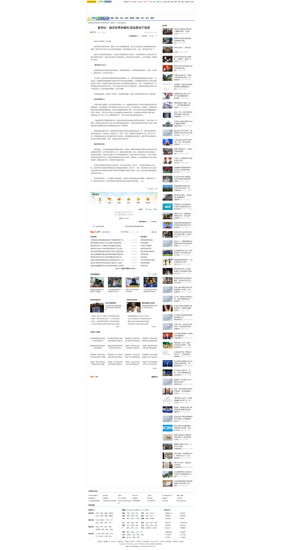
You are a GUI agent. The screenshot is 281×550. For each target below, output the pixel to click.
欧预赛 (98, 529)
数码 (128, 528)
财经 (145, 2)
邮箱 (132, 532)
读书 (147, 525)
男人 (136, 528)
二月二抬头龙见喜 (98, 226)
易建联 (111, 516)
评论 (121, 18)
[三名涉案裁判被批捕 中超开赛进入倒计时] (115, 282)
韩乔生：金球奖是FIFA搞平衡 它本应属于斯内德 (105, 321)
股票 (128, 516)
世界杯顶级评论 (95, 300)
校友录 (155, 528)
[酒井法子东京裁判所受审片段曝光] (132, 282)
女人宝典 (183, 535)
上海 (137, 532)
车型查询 (183, 532)
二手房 (137, 518)
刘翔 (106, 536)
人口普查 (179, 498)
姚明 (106, 516)
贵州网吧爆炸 (136, 501)
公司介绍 (162, 541)
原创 (151, 525)
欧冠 (103, 529)
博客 (179, 2)
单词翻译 (183, 528)
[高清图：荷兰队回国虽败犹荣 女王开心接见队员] (149, 356)
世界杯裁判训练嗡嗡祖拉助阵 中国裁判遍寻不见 (107, 240)
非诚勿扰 (164, 498)
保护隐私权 (146, 541)
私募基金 (135, 498)
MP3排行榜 (183, 522)
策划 (126, 18)
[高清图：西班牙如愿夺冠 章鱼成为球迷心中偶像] (97, 356)
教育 (142, 522)
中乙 (111, 520)
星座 (136, 522)
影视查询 (168, 516)
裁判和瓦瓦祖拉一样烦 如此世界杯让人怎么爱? (107, 248)
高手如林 (150, 498)
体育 (135, 2)
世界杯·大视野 (95, 332)
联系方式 (139, 541)
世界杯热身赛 (145, 263)
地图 (134, 537)
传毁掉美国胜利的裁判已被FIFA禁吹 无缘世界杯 (107, 251)
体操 (107, 533)
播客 (168, 2)
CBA (97, 516)
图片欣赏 (183, 525)
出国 (147, 522)
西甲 (106, 527)
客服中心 (133, 541)
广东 (141, 532)
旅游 (123, 525)
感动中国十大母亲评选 (109, 501)
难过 (128, 203)
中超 (97, 520)
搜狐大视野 (180, 495)
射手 (147, 18)
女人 (161, 2)
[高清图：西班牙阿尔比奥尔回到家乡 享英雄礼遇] (132, 339)
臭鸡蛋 (147, 203)
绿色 (155, 525)
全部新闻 (174, 541)
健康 (132, 525)
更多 (154, 209)
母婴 (128, 522)
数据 (111, 529)
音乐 (151, 516)
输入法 (129, 537)
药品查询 (183, 516)
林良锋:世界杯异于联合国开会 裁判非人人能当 (106, 263)
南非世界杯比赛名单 (147, 251)
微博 (172, 2)
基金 (136, 516)
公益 (132, 513)
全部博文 (181, 541)
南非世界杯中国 (145, 248)
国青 (106, 522)
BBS (182, 2)
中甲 (107, 520)
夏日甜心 (105, 495)
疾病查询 (168, 525)
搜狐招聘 (120, 541)
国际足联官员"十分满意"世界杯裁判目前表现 (106, 246)
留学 (151, 522)
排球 (103, 533)
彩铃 (138, 535)
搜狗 (192, 2)
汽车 (151, 2)
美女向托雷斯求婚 (110, 303)
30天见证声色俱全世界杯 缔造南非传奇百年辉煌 (105, 324)
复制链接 (144, 36)
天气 (128, 525)
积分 (142, 18)
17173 (143, 510)
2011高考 (165, 501)
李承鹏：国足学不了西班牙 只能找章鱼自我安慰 (105, 316)
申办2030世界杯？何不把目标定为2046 (139, 318)
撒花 (119, 203)
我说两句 (187, 2)
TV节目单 (168, 535)
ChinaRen (129, 510)
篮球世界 (91, 513)
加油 (109, 203)
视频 (165, 2)
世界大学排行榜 (181, 501)
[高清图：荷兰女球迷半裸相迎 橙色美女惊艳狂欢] (115, 356)
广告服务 (126, 541)
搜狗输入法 (168, 513)
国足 (97, 522)
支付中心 (113, 541)
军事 (128, 513)
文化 (142, 525)
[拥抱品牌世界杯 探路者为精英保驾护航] (97, 339)
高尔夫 (101, 536)
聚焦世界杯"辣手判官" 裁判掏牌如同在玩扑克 (106, 257)
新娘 (132, 522)
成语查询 (168, 518)
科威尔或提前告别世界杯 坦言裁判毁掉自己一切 (107, 260)
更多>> (155, 368)
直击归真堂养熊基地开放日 (134, 226)
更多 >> (118, 326)
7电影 (119, 495)
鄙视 (138, 203)
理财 (132, 516)
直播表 (111, 513)
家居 (158, 2)
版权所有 (159, 544)
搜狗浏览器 (168, 532)
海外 (110, 527)
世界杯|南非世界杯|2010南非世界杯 (98, 23)
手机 (132, 528)
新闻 (131, 2)
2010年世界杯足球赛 (147, 260)
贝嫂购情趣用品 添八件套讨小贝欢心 (138, 316)
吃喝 (136, 525)
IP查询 (182, 518)
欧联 (107, 529)
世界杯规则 (144, 243)
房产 (154, 2)
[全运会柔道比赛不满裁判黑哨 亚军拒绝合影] (150, 282)
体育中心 (91, 510)
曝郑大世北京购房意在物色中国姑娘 (138, 321)
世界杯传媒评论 (121, 23)
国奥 (101, 522)
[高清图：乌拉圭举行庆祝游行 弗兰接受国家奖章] (132, 356)
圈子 (128, 532)
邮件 (175, 2)
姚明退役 (105, 498)
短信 (134, 535)
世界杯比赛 (144, 254)
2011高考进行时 (167, 495)
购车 (128, 518)
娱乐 (140, 2)
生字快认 (168, 537)
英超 (97, 527)
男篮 (101, 516)
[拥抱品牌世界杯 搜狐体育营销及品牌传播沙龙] (115, 339)
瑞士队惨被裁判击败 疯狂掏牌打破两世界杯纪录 (107, 254)
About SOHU (154, 541)
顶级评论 (113, 23)
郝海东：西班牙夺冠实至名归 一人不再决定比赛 (105, 318)
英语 (155, 522)
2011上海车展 (122, 498)
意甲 (101, 527)
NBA (97, 513)
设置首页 (99, 541)
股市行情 (168, 522)
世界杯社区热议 (132, 300)
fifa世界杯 (143, 257)
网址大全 (168, 528)
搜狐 (123, 510)
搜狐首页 (126, 2)
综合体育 (91, 533)
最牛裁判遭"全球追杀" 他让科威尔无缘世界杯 (106, 243)
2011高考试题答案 (93, 501)
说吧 (138, 537)
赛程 (137, 18)
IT (148, 2)
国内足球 (91, 520)
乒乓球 (98, 533)
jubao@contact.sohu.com (147, 546)
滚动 (110, 536)
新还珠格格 (91, 498)
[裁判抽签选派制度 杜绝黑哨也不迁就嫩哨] (97, 282)
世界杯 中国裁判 (146, 246)
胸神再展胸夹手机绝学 (148, 303)
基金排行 (183, 513)
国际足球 (91, 527)
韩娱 (147, 516)
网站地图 (168, 541)
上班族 (149, 495)
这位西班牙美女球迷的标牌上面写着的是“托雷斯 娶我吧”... (113, 307)
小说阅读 (183, 537)
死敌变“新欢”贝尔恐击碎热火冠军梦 (138, 324)
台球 (111, 533)
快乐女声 (135, 495)
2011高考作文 (151, 501)
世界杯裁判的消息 (146, 240)
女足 (110, 522)
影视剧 (152, 518)
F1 (97, 536)
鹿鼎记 (129, 535)
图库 (116, 18)
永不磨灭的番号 (93, 495)
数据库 (132, 18)
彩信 (142, 535)
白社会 (150, 209)
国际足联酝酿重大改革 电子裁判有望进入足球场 (107, 266)
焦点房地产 (137, 510)
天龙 (123, 535)
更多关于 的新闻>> (126, 268)
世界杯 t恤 (144, 266)
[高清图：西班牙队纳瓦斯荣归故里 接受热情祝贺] (149, 339)
